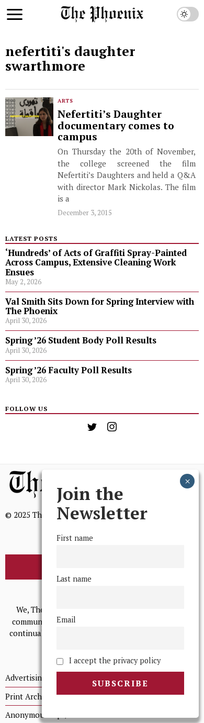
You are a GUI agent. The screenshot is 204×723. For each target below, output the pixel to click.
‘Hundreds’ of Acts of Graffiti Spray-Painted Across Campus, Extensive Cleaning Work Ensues (96, 262)
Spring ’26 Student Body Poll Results (80, 340)
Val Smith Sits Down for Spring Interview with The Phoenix (99, 306)
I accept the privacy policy (114, 660)
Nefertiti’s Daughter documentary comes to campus (116, 125)
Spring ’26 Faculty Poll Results (68, 370)
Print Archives (30, 696)
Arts (65, 100)
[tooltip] (92, 426)
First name (74, 538)
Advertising (25, 677)
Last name (74, 579)
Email (66, 620)
